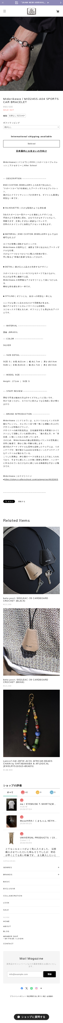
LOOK (6, 903)
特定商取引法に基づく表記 (36, 996)
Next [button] (60, 53)
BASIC (6, 881)
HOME (6, 921)
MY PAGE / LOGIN (14, 939)
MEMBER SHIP (10, 936)
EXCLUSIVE (9, 888)
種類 (5, 116)
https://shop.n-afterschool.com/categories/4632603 (31, 479)
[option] (31, 53)
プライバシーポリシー (18, 996)
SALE (6, 910)
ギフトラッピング (11, 123)
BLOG (6, 931)
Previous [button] (3, 53)
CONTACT (8, 944)
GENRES (7, 867)
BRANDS (8, 874)
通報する (21, 501)
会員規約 (50, 996)
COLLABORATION (12, 896)
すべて (10, 792)
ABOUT (7, 926)
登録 (50, 974)
